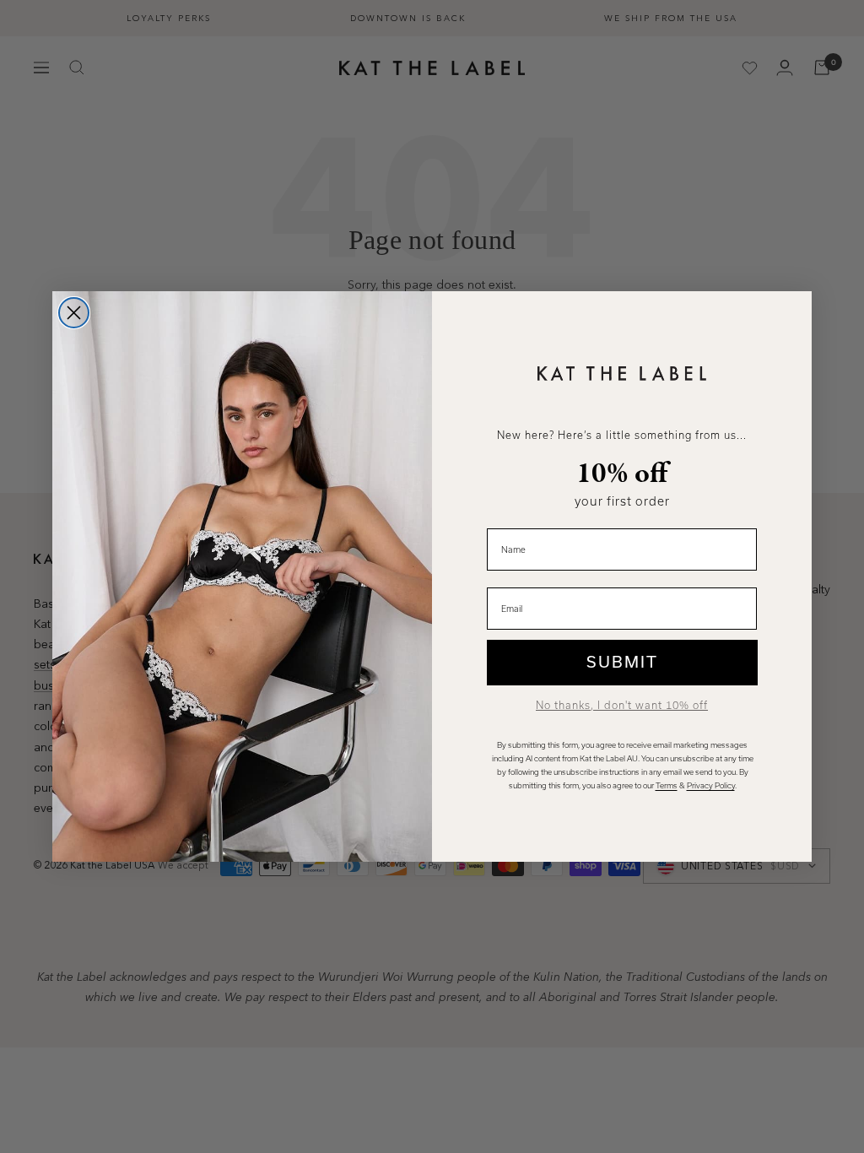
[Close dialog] (74, 312)
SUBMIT (622, 662)
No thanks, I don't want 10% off (622, 705)
